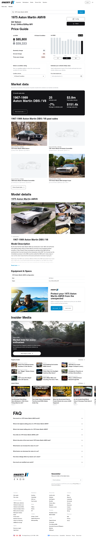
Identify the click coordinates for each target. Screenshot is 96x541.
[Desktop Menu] (92, 2)
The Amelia (51, 522)
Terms (68, 520)
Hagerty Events (52, 520)
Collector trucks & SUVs (19, 506)
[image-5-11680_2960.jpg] (77, 207)
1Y (57, 58)
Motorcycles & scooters (19, 510)
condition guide (22, 68)
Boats (15, 514)
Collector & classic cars (19, 504)
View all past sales (19, 111)
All (31, 510)
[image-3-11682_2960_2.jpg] (62, 218)
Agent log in (16, 530)
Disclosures (68, 535)
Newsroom (69, 505)
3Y (67, 58)
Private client (16, 516)
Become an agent (17, 528)
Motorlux (51, 528)
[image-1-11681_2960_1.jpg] (33, 218)
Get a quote (16, 495)
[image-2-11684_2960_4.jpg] (62, 207)
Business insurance (18, 518)
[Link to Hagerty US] (14, 535)
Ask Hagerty (52, 499)
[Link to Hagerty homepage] (21, 475)
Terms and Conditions (55, 485)
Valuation (51, 497)
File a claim (16, 497)
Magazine (51, 505)
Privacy (68, 518)
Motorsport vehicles (18, 512)
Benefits (51, 501)
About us (69, 497)
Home (68, 495)
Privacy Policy (76, 483)
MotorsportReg (34, 520)
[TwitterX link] (17, 479)
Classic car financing (18, 520)
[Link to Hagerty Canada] (17, 535)
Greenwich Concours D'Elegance (56, 526)
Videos (32, 506)
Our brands (69, 501)
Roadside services (53, 512)
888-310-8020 (52, 514)
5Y (75, 58)
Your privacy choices (54, 535)
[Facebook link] (14, 479)
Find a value (4, 6)
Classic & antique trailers (19, 508)
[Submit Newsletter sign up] (80, 480)
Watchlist (11, 6)
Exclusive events (53, 506)
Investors (69, 508)
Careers (69, 503)
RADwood (51, 530)
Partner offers (52, 503)
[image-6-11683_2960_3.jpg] (77, 218)
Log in (87, 2)
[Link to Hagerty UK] (20, 535)
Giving (68, 510)
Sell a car (33, 499)
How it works (34, 501)
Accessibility (62, 535)
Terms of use (78, 535)
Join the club (52, 495)
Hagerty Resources (35, 518)
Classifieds (33, 497)
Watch (77, 23)
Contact (68, 506)
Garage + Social (34, 516)
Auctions (33, 495)
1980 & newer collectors (19, 502)
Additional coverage (18, 522)
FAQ (68, 516)
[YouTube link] (23, 479)
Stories (32, 508)
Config (77, 19)
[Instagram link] (20, 479)
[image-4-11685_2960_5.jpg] (62, 229)
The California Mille (53, 524)
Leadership (69, 499)
